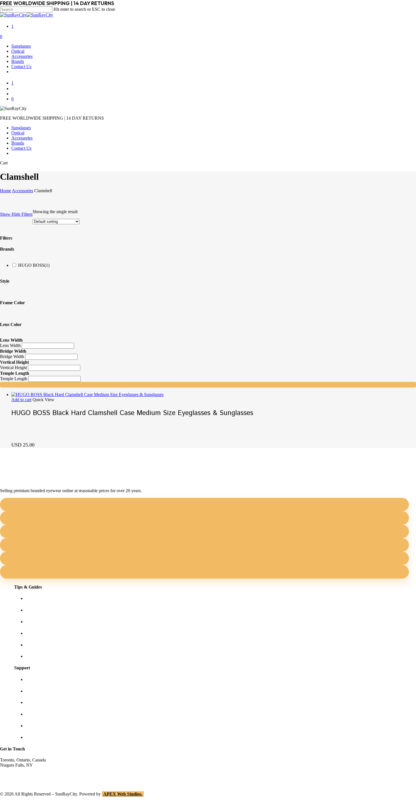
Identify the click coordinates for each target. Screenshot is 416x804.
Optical (17, 132)
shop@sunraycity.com (20, 770)
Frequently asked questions (49, 656)
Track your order (40, 725)
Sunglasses (21, 127)
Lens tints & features (43, 621)
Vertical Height (13, 367)
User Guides (36, 644)
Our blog (33, 633)
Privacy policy (38, 714)
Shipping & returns (42, 702)
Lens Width (10, 345)
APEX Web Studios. (122, 794)
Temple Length (13, 378)
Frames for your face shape (49, 610)
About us (33, 679)
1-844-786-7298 (14, 775)
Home (5, 190)
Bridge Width (12, 356)
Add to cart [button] (21, 399)
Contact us (34, 691)
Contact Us (21, 148)
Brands (17, 143)
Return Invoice (38, 737)
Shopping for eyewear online (51, 598)
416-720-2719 (12, 780)
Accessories (22, 138)
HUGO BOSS (34, 265)
